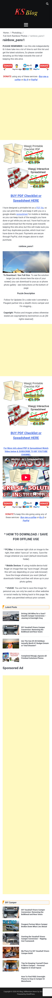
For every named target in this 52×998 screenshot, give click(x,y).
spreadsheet (22, 214)
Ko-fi (26, 79)
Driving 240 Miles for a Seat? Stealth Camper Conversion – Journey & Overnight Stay (33, 615)
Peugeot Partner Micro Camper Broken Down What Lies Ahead (34, 925)
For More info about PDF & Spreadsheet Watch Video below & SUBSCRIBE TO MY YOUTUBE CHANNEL (26, 451)
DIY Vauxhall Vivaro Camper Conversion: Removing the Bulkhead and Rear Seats (33, 629)
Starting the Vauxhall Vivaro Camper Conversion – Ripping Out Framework (33, 939)
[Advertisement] (26, 114)
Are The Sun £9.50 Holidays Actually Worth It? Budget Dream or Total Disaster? (35, 643)
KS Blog (20, 992)
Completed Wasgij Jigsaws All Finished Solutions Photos (34, 657)
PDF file (40, 207)
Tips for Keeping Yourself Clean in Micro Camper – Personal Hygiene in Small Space (34, 965)
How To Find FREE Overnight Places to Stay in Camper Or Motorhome (33, 979)
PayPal (34, 79)
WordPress (30, 994)
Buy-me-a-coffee (28, 517)
